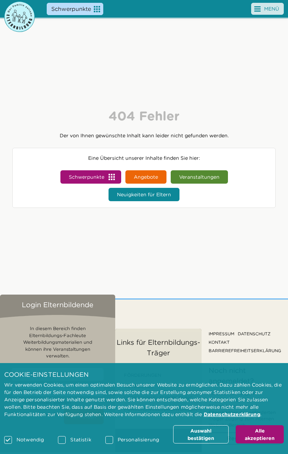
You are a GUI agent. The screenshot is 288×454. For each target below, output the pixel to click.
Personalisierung (138, 439)
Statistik (80, 439)
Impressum (221, 333)
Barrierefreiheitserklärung (245, 350)
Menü (271, 9)
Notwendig (30, 439)
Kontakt (219, 342)
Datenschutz (254, 333)
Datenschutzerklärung (232, 414)
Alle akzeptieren (260, 434)
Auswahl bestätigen (201, 434)
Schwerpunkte (71, 9)
